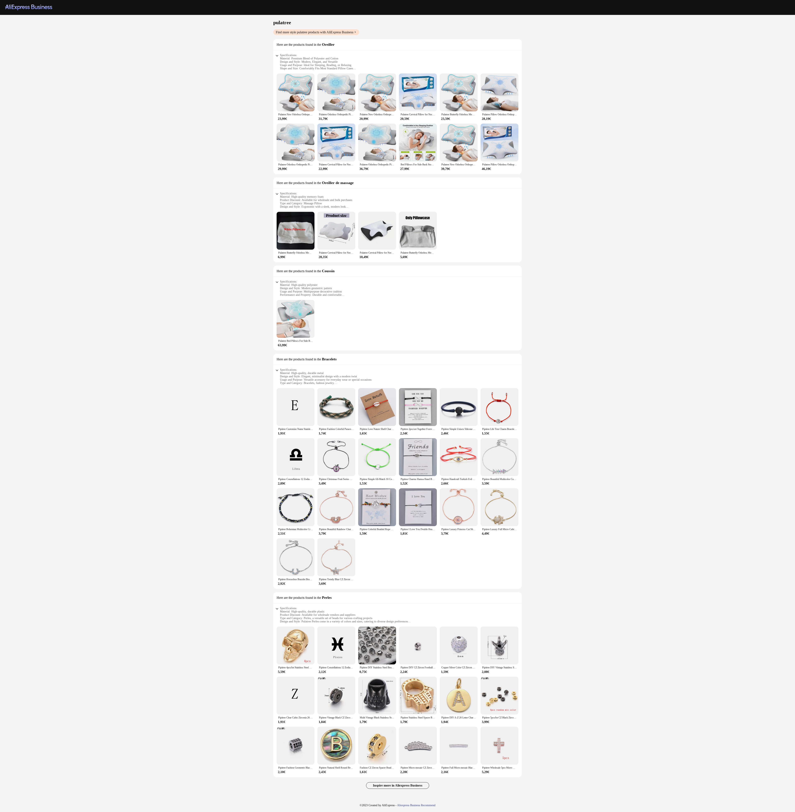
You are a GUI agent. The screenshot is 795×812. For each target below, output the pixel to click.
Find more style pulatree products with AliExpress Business (314, 32)
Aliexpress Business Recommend (416, 805)
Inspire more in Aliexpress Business (397, 785)
